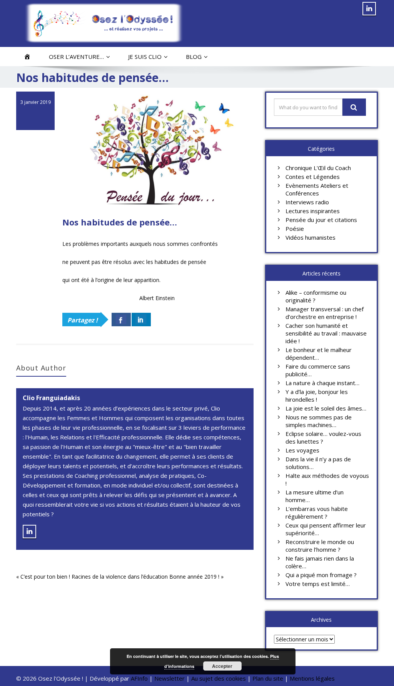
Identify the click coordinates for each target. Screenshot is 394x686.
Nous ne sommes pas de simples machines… (318, 421)
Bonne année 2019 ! (194, 576)
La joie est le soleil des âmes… (325, 408)
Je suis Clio (145, 56)
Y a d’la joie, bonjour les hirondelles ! (316, 395)
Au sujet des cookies (218, 678)
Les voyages (302, 450)
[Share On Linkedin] (141, 319)
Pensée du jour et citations (321, 220)
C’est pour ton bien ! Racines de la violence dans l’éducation (94, 576)
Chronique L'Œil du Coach (318, 168)
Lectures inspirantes (312, 211)
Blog (194, 56)
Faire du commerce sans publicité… (317, 370)
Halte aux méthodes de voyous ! (327, 479)
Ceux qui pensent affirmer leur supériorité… (325, 529)
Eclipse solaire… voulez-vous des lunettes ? (323, 437)
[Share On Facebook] (121, 319)
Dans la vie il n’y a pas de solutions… (318, 463)
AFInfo (140, 678)
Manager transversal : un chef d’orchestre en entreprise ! (324, 312)
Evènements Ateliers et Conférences (316, 189)
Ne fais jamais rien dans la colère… (319, 562)
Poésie (294, 228)
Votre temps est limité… (317, 584)
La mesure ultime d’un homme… (314, 496)
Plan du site (267, 678)
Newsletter (169, 678)
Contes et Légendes (312, 176)
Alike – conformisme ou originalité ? (315, 296)
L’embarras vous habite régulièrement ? (316, 512)
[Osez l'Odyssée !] (103, 23)
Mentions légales (312, 678)
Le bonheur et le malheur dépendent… (318, 353)
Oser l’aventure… (76, 56)
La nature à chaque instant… (322, 383)
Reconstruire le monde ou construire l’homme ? (319, 545)
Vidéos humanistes (310, 237)
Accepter (222, 666)
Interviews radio (307, 202)
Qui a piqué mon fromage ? (321, 575)
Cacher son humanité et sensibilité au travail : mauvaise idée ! (326, 333)
